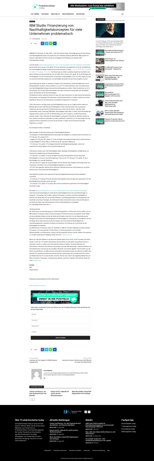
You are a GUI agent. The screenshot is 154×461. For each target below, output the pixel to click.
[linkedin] (44, 377)
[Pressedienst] (30, 39)
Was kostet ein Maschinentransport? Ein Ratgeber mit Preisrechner (112, 94)
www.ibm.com (37, 260)
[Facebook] (42, 43)
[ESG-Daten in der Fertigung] (110, 30)
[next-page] (33, 399)
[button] (122, 14)
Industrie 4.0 (89, 443)
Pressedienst (36, 38)
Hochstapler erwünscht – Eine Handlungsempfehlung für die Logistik (98, 439)
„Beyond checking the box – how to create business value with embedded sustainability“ (65, 65)
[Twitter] (46, 43)
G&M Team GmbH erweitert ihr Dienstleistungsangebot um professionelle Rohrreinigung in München (100, 425)
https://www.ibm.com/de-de (37, 285)
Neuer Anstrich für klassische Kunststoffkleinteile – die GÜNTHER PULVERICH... (113, 77)
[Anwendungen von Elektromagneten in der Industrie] (100, 61)
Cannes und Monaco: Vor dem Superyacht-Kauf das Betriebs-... (37, 393)
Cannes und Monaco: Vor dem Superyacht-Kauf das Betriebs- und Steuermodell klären (65, 424)
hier (50, 204)
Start (30, 19)
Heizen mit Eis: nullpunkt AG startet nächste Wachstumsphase (60, 393)
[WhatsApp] (50, 43)
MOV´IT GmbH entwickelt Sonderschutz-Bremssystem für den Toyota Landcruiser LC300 (114, 112)
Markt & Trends (99, 96)
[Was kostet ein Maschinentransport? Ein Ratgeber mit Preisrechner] (100, 94)
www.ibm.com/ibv (67, 235)
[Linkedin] (55, 43)
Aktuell (97, 36)
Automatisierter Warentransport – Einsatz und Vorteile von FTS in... (114, 52)
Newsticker (35, 19)
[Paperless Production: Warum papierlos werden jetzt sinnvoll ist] (100, 121)
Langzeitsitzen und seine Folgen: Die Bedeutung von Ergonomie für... (114, 85)
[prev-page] (30, 399)
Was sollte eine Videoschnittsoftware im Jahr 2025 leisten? (100, 432)
